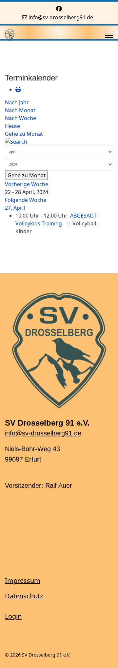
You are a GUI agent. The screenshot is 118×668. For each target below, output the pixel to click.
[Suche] (59, 142)
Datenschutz (24, 595)
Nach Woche (20, 118)
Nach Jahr (17, 102)
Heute (12, 126)
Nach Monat (20, 110)
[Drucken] (18, 89)
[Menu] (109, 35)
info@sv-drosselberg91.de (61, 17)
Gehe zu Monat (24, 133)
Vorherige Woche (26, 184)
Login (13, 616)
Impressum (22, 580)
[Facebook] (59, 8)
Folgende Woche (25, 199)
